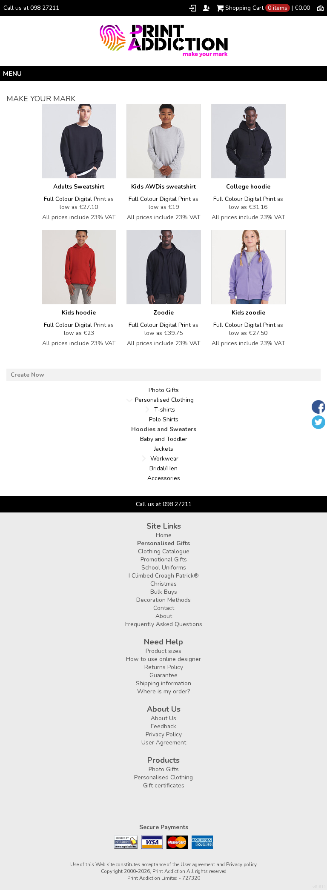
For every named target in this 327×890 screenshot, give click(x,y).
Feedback (163, 726)
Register (206, 8)
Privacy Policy (164, 734)
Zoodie (163, 313)
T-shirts (164, 410)
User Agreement (163, 742)
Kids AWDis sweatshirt (163, 187)
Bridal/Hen (163, 468)
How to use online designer (163, 659)
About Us (163, 718)
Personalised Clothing (164, 400)
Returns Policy (163, 667)
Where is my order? (163, 691)
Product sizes (163, 651)
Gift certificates (163, 785)
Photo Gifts (164, 390)
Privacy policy (241, 864)
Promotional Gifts (164, 559)
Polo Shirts (163, 419)
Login (192, 8)
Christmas (163, 584)
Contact (163, 608)
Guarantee (163, 675)
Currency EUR (320, 7)
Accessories (163, 478)
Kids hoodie (79, 313)
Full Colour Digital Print (75, 199)
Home (164, 535)
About (163, 616)
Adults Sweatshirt (78, 187)
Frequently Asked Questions (163, 624)
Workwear (164, 459)
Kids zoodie (248, 313)
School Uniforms (163, 568)
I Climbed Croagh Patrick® (164, 576)
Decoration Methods (163, 600)
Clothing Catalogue (163, 551)
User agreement (198, 864)
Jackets (163, 449)
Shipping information (163, 683)
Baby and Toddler (163, 439)
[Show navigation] (163, 73)
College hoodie (248, 187)
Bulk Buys (163, 592)
